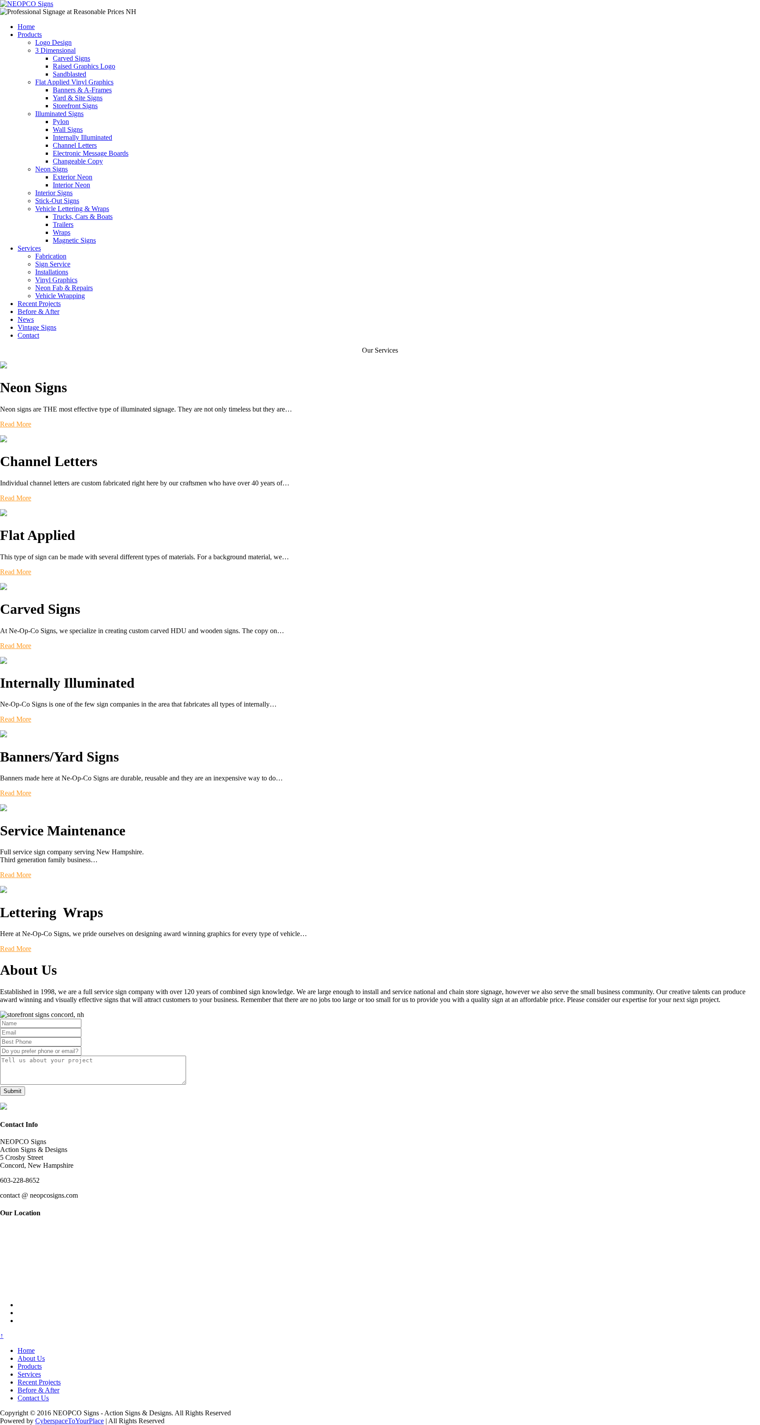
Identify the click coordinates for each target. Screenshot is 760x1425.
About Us (31, 1358)
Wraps (61, 232)
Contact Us (33, 1398)
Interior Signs (54, 193)
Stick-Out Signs (57, 200)
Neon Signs (51, 169)
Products (30, 34)
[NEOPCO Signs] (26, 3)
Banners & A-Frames (82, 90)
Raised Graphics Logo (84, 66)
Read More (15, 424)
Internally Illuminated (82, 137)
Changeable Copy (78, 161)
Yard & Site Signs (77, 98)
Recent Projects (39, 303)
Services (29, 248)
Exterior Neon (72, 177)
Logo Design (53, 42)
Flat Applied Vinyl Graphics (74, 82)
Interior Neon (71, 185)
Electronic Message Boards (90, 153)
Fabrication (50, 256)
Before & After (38, 311)
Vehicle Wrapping (60, 295)
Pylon (61, 121)
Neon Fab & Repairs (64, 288)
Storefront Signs (75, 105)
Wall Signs (68, 129)
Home (26, 26)
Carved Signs (71, 58)
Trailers (63, 224)
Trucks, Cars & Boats (83, 216)
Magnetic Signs (74, 240)
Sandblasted (69, 74)
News (26, 319)
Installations (51, 272)
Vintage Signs (37, 327)
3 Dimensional (55, 50)
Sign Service (52, 264)
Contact (28, 335)
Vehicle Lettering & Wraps (72, 208)
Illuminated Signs (59, 113)
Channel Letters (75, 145)
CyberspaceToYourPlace (69, 1421)
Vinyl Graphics (56, 280)
